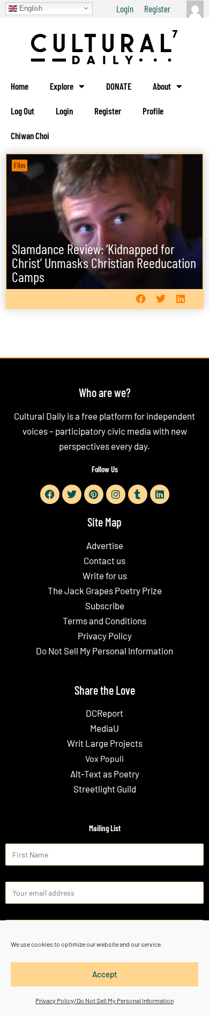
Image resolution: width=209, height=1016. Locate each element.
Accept (104, 974)
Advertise (104, 545)
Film (19, 165)
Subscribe (104, 605)
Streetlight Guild (104, 788)
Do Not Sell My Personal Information (104, 650)
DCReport (104, 713)
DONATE (118, 86)
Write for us (105, 575)
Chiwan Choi (30, 135)
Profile (153, 110)
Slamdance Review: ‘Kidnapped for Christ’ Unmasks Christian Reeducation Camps (104, 262)
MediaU (104, 728)
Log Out (22, 110)
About (162, 86)
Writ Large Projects (105, 743)
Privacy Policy (105, 635)
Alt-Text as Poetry (104, 773)
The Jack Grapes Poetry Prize (105, 590)
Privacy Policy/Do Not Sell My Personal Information (104, 1000)
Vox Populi (104, 758)
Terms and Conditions (104, 620)
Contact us (104, 560)
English (29, 8)
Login (124, 8)
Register (157, 8)
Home (19, 86)
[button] (140, 299)
